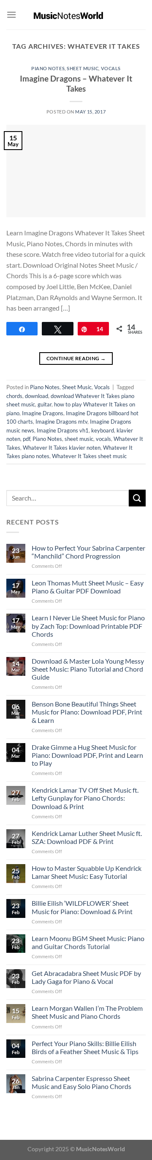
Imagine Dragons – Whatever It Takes (76, 84)
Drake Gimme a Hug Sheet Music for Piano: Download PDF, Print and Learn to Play (87, 755)
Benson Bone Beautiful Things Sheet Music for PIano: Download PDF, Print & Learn (87, 712)
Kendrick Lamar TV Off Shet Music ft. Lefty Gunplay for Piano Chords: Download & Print (85, 798)
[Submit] (137, 498)
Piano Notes (48, 68)
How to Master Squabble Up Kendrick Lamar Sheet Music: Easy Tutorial (86, 872)
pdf (26, 438)
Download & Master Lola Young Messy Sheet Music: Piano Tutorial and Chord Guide (88, 669)
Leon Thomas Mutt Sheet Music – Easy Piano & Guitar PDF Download (88, 587)
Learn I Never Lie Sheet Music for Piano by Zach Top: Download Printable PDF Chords (88, 626)
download (36, 396)
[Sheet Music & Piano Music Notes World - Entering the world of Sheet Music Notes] (76, 15)
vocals (103, 438)
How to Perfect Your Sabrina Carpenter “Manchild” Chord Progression (88, 552)
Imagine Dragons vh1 (63, 430)
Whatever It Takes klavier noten (61, 447)
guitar (45, 404)
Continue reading (76, 358)
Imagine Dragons (42, 413)
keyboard (102, 430)
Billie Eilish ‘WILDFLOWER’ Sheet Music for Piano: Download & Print (82, 907)
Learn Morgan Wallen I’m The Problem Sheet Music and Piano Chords (87, 1012)
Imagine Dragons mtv (61, 421)
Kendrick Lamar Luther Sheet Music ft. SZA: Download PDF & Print (87, 837)
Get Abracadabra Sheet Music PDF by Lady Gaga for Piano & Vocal (86, 977)
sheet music (79, 438)
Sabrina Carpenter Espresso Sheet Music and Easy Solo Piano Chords (81, 1082)
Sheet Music (82, 68)
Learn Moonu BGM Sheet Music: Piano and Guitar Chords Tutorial (88, 942)
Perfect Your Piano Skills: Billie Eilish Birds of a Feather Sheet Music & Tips (85, 1047)
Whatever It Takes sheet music (89, 456)
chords (14, 396)
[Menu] (11, 14)
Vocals (111, 68)
